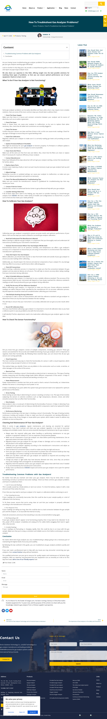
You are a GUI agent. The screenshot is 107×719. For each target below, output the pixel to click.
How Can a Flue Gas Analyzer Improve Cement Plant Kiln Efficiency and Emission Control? (95, 204)
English (89, 8)
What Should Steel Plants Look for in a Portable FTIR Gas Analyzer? (94, 192)
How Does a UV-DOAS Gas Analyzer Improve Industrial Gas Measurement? (95, 169)
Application (51, 8)
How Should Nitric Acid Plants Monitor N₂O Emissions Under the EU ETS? (95, 52)
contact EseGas (17, 552)
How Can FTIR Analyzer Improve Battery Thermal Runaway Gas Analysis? (95, 75)
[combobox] (91, 3)
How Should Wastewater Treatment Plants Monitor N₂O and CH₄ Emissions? (95, 97)
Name (3, 571)
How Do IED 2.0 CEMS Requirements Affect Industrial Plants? (95, 107)
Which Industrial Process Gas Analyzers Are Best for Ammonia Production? (95, 180)
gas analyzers (21, 426)
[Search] (101, 4)
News (66, 8)
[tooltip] (105, 17)
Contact (73, 8)
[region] (21, 706)
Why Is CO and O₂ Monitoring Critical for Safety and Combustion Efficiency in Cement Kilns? (95, 238)
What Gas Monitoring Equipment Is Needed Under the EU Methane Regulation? (95, 147)
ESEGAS (14, 196)
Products (41, 26)
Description (52, 649)
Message (4, 584)
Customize (11, 712)
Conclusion (9, 56)
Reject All (22, 712)
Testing (23, 36)
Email (3, 578)
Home (24, 8)
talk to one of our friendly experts (23, 559)
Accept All (33, 712)
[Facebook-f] (2, 709)
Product (40, 8)
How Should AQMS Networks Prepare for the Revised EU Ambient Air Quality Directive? (95, 64)
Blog (60, 8)
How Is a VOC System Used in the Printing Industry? (95, 158)
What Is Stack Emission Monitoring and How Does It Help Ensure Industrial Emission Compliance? (95, 252)
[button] (67, 47)
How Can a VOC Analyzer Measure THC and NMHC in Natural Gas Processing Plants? (95, 216)
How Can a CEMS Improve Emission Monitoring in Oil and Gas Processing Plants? (95, 277)
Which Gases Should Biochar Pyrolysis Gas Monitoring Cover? (94, 86)
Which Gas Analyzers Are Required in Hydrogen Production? (94, 227)
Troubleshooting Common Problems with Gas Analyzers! (23, 54)
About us (32, 8)
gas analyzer (28, 146)
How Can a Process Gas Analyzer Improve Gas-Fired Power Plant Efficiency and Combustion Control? (95, 265)
